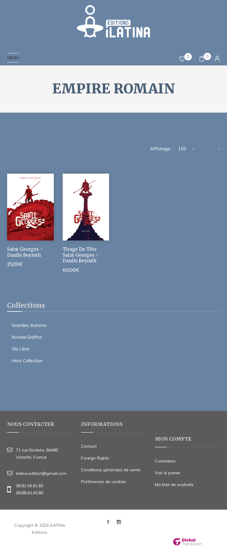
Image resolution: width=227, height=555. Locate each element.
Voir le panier (168, 472)
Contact (89, 446)
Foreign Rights (95, 458)
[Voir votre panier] (202, 59)
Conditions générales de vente (110, 469)
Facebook (108, 523)
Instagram (119, 523)
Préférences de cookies (103, 481)
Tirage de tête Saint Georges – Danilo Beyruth (81, 254)
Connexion (165, 461)
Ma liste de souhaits (174, 484)
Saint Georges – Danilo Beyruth (25, 252)
